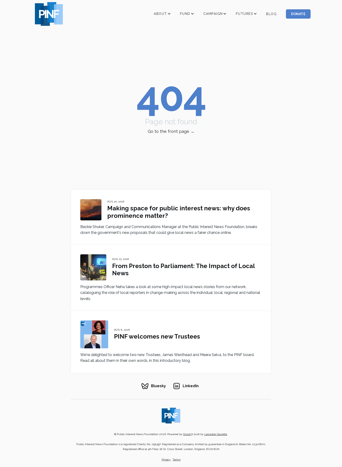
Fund (185, 14)
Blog (271, 14)
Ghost (187, 434)
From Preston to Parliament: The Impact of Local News (183, 269)
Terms (177, 459)
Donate (298, 14)
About (160, 14)
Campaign (213, 14)
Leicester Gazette (215, 434)
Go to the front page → (171, 131)
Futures (244, 14)
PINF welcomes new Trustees (157, 336)
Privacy (166, 459)
